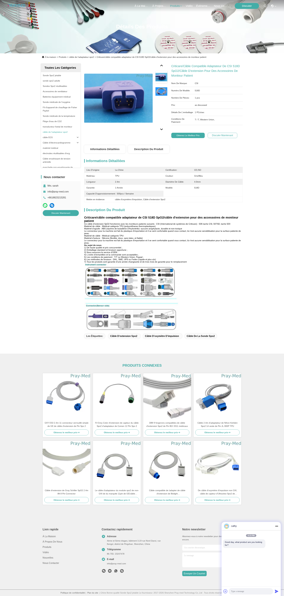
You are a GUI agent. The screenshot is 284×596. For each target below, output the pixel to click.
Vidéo (46, 552)
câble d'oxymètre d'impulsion (162, 336)
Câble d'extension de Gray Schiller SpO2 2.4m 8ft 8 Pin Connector (66, 492)
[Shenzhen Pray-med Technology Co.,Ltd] (16, 6)
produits (175, 5)
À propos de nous (159, 5)
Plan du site (92, 593)
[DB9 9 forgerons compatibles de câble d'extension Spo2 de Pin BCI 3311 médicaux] (167, 397)
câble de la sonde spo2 (201, 336)
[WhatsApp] (45, 205)
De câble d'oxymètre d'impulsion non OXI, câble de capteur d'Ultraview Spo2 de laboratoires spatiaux (217, 492)
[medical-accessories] (122, 572)
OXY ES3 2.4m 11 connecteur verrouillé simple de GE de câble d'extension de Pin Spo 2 (66, 424)
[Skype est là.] (52, 205)
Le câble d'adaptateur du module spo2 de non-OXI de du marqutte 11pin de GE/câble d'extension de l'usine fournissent (117, 492)
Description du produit (148, 149)
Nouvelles (48, 557)
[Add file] (225, 591)
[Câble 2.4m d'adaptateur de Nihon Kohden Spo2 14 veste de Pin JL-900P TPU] (217, 397)
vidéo (189, 5)
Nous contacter (51, 563)
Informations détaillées (105, 149)
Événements (203, 5)
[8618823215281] (116, 572)
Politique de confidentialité (72, 593)
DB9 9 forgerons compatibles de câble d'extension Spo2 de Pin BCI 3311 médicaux (167, 424)
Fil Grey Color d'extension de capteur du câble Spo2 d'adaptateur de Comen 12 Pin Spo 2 (117, 424)
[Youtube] (110, 572)
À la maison (142, 5)
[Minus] (276, 526)
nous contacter (221, 5)
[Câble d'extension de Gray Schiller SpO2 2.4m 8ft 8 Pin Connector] (67, 465)
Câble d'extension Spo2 (123, 336)
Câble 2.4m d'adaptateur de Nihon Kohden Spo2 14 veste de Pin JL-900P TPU (217, 424)
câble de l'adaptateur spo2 (81, 57)
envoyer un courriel (194, 573)
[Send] (276, 591)
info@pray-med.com (58, 191)
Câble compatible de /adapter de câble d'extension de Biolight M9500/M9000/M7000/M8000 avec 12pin (167, 492)
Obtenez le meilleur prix (188, 135)
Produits (62, 57)
